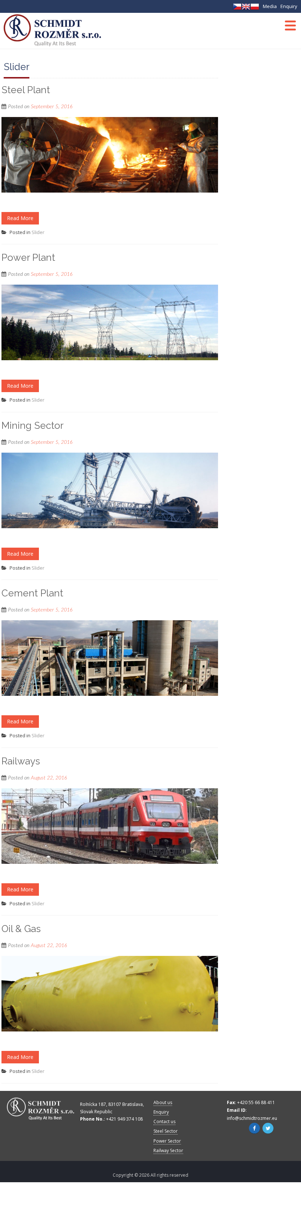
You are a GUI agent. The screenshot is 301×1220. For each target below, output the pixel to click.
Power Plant (28, 257)
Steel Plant (25, 89)
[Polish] (254, 8)
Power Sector (167, 1141)
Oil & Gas (21, 928)
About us (162, 1102)
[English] (246, 8)
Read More (20, 218)
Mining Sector (32, 425)
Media (270, 6)
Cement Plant (32, 593)
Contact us (164, 1121)
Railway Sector (168, 1150)
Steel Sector (165, 1131)
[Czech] (237, 8)
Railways (20, 761)
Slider (38, 232)
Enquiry (288, 6)
